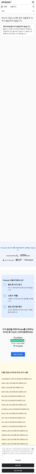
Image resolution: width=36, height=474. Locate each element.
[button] (18, 11)
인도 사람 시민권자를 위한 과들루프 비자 (13, 422)
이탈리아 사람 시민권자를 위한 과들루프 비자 (14, 443)
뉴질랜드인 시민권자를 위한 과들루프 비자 (13, 426)
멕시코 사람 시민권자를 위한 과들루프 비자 (14, 413)
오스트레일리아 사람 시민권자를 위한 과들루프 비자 (16, 378)
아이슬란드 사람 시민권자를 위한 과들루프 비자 (15, 409)
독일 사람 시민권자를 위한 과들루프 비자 (13, 396)
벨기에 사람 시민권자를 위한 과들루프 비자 (14, 391)
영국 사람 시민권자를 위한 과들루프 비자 (13, 417)
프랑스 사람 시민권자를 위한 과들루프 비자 (14, 383)
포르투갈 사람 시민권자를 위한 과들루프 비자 (14, 435)
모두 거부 (18, 465)
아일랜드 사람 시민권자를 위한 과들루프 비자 (14, 430)
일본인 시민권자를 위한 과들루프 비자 (12, 387)
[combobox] (18, 11)
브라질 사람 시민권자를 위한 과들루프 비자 (14, 404)
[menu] (33, 2)
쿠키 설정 (18, 460)
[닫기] (33, 449)
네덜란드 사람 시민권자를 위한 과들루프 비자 (14, 439)
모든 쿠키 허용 (18, 470)
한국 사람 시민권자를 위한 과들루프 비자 (13, 400)
